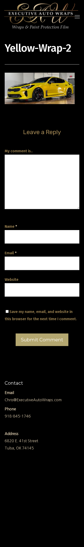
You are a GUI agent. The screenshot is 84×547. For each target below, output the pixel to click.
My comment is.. (19, 151)
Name (11, 226)
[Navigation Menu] (77, 16)
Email (11, 253)
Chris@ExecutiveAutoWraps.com (33, 400)
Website (11, 279)
